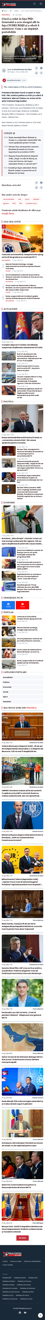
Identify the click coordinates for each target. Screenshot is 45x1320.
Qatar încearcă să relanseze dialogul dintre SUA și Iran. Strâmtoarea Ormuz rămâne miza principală (22, 1059)
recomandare (8, 199)
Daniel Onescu (37, 831)
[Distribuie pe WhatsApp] (36, 73)
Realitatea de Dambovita (27, 1288)
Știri (11, 11)
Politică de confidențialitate (32, 1261)
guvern (6, 203)
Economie (9, 282)
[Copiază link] (36, 68)
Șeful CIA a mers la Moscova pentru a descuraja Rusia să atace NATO (19, 1186)
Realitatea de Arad (28, 1292)
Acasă (5, 11)
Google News (8, 213)
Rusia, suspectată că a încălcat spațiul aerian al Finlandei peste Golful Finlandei (23, 297)
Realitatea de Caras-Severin (11, 1292)
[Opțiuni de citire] (40, 1315)
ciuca (27, 199)
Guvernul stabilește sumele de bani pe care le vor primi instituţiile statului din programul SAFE (30, 553)
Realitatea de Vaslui (26, 1299)
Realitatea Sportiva (20, 1278)
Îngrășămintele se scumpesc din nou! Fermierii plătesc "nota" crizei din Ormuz (29, 576)
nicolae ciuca (31, 203)
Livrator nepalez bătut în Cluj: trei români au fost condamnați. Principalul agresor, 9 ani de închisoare (29, 380)
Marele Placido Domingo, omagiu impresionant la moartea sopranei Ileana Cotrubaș (23, 266)
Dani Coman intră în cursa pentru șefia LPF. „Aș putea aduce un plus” (28, 368)
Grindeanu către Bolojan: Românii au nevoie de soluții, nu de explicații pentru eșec (22, 1144)
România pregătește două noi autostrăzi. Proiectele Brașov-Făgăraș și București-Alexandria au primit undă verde (29, 393)
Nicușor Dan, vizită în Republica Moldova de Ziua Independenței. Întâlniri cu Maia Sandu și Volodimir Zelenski (22, 1229)
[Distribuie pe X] (41, 73)
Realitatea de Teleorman (10, 1299)
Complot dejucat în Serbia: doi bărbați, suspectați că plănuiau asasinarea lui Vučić (22, 346)
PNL (20, 203)
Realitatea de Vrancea (24, 1281)
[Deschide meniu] (40, 4)
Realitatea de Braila (8, 1285)
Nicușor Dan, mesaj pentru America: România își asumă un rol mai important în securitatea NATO (24, 149)
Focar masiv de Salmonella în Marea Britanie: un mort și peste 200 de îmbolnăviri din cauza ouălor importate (24, 287)
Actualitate (6, 260)
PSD (14, 203)
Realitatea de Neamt (9, 1281)
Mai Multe (22, 1238)
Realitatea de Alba (23, 69)
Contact (5, 1261)
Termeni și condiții (15, 1261)
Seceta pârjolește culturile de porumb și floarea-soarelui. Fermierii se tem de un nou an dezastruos (24, 277)
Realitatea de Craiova (22, 1295)
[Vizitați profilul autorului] (4, 70)
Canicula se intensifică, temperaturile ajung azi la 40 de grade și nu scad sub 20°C (22, 255)
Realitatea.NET (7, 1278)
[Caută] (34, 4)
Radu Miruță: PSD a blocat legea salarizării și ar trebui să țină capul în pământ (22, 1102)
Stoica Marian (38, 920)
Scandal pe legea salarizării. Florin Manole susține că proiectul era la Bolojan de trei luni (22, 170)
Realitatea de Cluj (8, 1295)
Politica (16, 11)
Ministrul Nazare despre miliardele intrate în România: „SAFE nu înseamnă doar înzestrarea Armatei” (22, 837)
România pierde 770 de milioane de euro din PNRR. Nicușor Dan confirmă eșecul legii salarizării (29, 588)
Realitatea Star (33, 1278)
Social (8, 271)
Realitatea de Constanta (10, 1288)
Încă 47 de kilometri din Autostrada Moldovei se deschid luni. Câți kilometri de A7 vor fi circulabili (29, 357)
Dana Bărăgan (38, 1223)
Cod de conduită (8, 1265)
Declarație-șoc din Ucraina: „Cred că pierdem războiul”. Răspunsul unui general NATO (21, 1015)
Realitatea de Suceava (24, 1285)
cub (19, 199)
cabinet (36, 199)
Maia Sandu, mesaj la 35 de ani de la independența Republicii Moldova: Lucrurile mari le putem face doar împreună (22, 926)
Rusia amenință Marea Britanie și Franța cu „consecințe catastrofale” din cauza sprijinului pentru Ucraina (25, 140)
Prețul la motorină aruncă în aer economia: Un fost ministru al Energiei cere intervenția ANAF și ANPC (30, 565)
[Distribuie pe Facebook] (41, 68)
